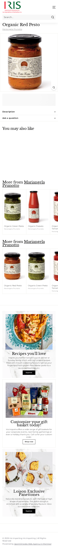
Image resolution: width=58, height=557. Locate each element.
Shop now (29, 442)
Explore (29, 373)
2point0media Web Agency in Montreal (32, 544)
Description (8, 111)
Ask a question (10, 118)
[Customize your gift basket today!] (29, 400)
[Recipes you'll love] (29, 332)
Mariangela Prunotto (12, 29)
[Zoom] (53, 87)
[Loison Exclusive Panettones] (29, 469)
